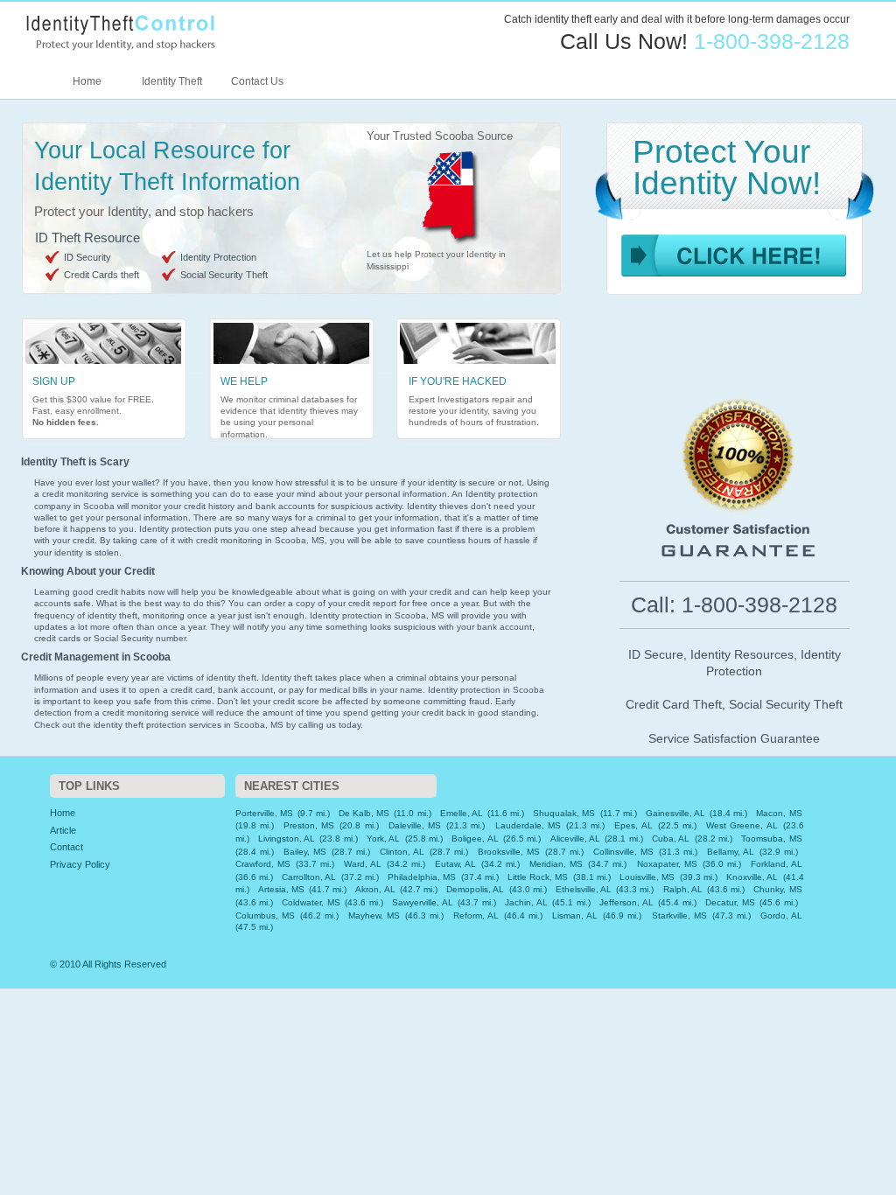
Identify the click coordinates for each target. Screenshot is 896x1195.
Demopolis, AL (475, 889)
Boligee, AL (475, 838)
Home (87, 81)
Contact (66, 847)
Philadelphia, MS (422, 877)
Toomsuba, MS (771, 838)
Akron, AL (375, 889)
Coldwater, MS (311, 902)
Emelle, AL (461, 813)
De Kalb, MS (364, 813)
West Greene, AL (741, 825)
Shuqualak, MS (564, 813)
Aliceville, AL (575, 838)
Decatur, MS (729, 902)
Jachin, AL (526, 902)
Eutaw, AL (455, 864)
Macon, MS (779, 813)
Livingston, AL (286, 838)
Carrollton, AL (309, 877)
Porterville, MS (264, 813)
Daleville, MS (414, 825)
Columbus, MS (265, 915)
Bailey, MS (305, 851)
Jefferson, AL (626, 902)
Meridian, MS (556, 864)
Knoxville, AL (752, 877)
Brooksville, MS (509, 851)
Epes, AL (633, 825)
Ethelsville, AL (584, 889)
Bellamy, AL (730, 851)
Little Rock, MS (538, 877)
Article (63, 830)
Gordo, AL (781, 915)
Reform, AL (476, 915)
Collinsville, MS (623, 851)
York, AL (383, 838)
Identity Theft (172, 81)
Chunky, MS (777, 889)
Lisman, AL (575, 915)
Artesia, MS (281, 889)
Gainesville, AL (675, 813)
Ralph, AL (683, 889)
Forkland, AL (776, 864)
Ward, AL (363, 864)
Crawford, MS (262, 864)
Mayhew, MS (374, 915)
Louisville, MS (647, 877)
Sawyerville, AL (422, 902)
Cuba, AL (671, 838)
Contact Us (257, 81)
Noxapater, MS (667, 864)
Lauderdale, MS (528, 825)
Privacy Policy (80, 864)
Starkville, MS (679, 915)
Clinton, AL (402, 851)
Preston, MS (309, 825)
